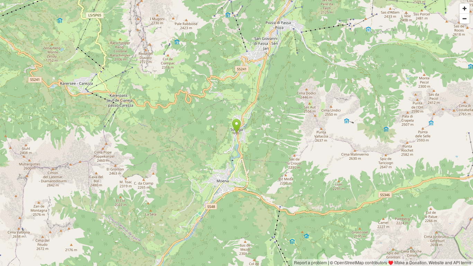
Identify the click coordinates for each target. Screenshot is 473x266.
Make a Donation (410, 262)
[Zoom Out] (464, 19)
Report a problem (310, 262)
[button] (236, 126)
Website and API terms (450, 262)
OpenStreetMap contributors (360, 262)
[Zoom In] (464, 8)
